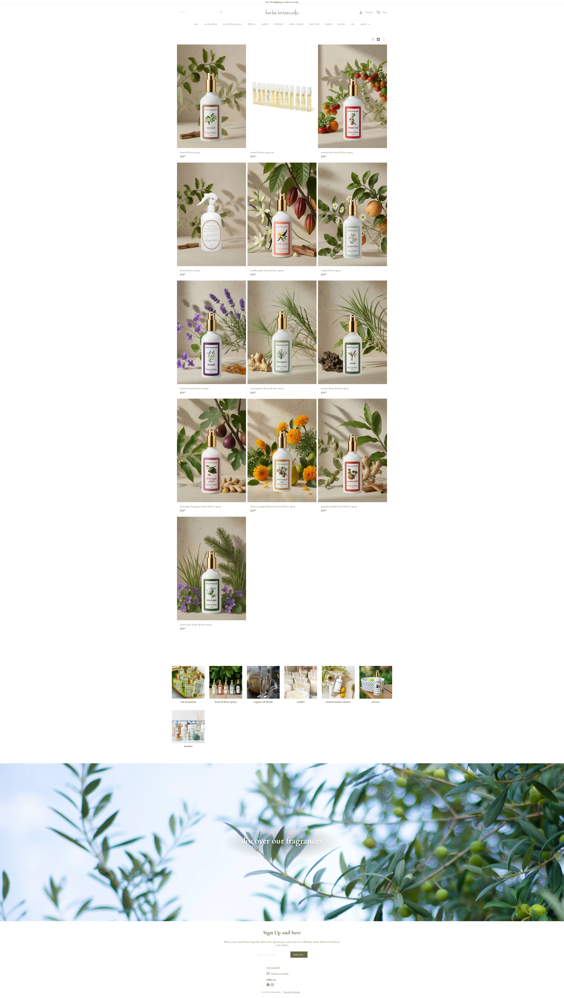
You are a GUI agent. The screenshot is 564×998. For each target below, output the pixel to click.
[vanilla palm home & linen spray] (282, 221)
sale (352, 24)
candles (264, 24)
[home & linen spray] (211, 103)
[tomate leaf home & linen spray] (352, 103)
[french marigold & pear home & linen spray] (282, 457)
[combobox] (201, 12)
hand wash (314, 24)
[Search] (221, 12)
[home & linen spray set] (282, 103)
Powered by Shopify (291, 992)
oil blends (278, 24)
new (196, 24)
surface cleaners (296, 24)
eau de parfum (210, 24)
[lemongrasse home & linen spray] (282, 339)
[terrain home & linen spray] (352, 339)
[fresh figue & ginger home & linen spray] (211, 457)
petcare (341, 24)
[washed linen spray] (352, 221)
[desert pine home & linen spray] (211, 575)
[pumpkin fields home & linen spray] (352, 457)
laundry (328, 24)
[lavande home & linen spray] (211, 339)
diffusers (251, 24)
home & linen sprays (232, 24)
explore (363, 24)
